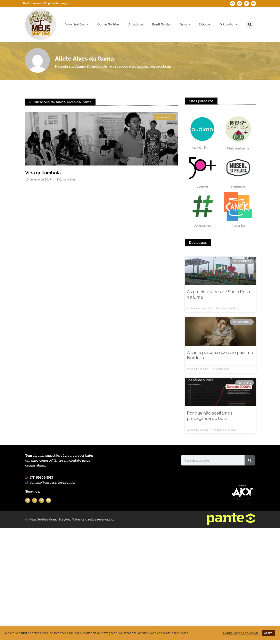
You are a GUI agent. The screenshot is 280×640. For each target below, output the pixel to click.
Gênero (202, 187)
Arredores (135, 24)
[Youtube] (253, 3)
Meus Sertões (75, 24)
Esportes (238, 187)
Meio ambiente (238, 148)
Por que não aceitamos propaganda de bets (209, 415)
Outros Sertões (108, 24)
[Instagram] (239, 3)
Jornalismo (202, 226)
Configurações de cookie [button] (241, 633)
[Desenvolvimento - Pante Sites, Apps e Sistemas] (231, 524)
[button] (249, 24)
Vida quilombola (43, 172)
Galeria (185, 24)
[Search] (250, 460)
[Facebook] (232, 3)
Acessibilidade (202, 148)
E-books (205, 24)
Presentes (238, 226)
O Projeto (226, 24)
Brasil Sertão (161, 24)
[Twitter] (246, 3)
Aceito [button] (268, 632)
